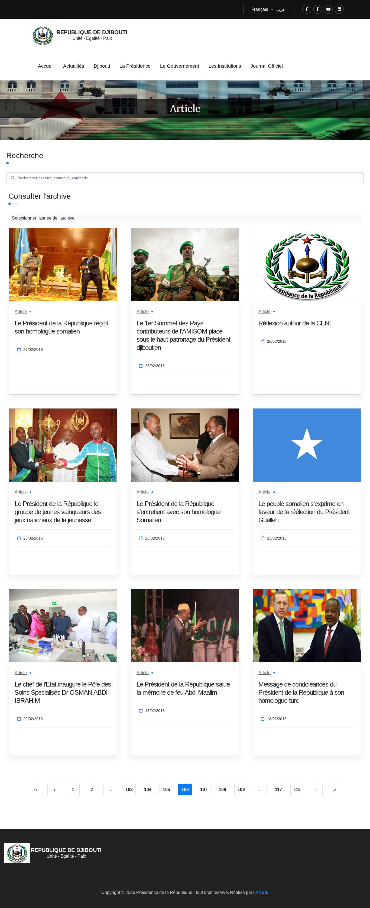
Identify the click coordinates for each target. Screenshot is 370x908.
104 (147, 789)
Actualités (73, 66)
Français (259, 9)
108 (222, 789)
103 (129, 789)
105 (166, 789)
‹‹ (35, 789)
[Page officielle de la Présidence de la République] (306, 9)
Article (21, 311)
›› (334, 789)
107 (203, 789)
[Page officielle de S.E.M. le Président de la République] (317, 9)
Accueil (46, 66)
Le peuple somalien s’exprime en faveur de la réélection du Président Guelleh (304, 512)
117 (278, 789)
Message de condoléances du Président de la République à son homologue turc (301, 692)
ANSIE (262, 892)
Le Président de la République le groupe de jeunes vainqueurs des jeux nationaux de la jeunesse (58, 512)
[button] (185, 218)
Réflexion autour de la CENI (294, 323)
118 (297, 789)
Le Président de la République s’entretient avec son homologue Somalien (178, 512)
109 (241, 789)
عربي (280, 9)
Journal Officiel (267, 66)
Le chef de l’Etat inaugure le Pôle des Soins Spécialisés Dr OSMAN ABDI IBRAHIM (63, 692)
